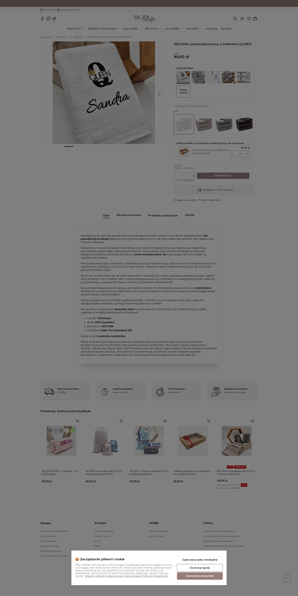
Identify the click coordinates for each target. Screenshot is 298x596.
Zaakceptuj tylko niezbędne (200, 559)
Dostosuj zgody (200, 567)
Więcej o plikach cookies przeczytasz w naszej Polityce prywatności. (126, 576)
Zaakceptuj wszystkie (200, 575)
